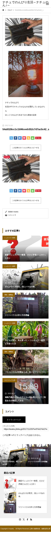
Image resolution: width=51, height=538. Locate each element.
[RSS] (31, 519)
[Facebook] (27, 519)
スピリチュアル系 (9, 380)
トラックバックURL (8, 426)
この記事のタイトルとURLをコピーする (25, 148)
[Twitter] (23, 519)
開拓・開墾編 (9, 294)
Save (39, 138)
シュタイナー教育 (9, 237)
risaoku (15, 212)
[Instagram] (20, 519)
